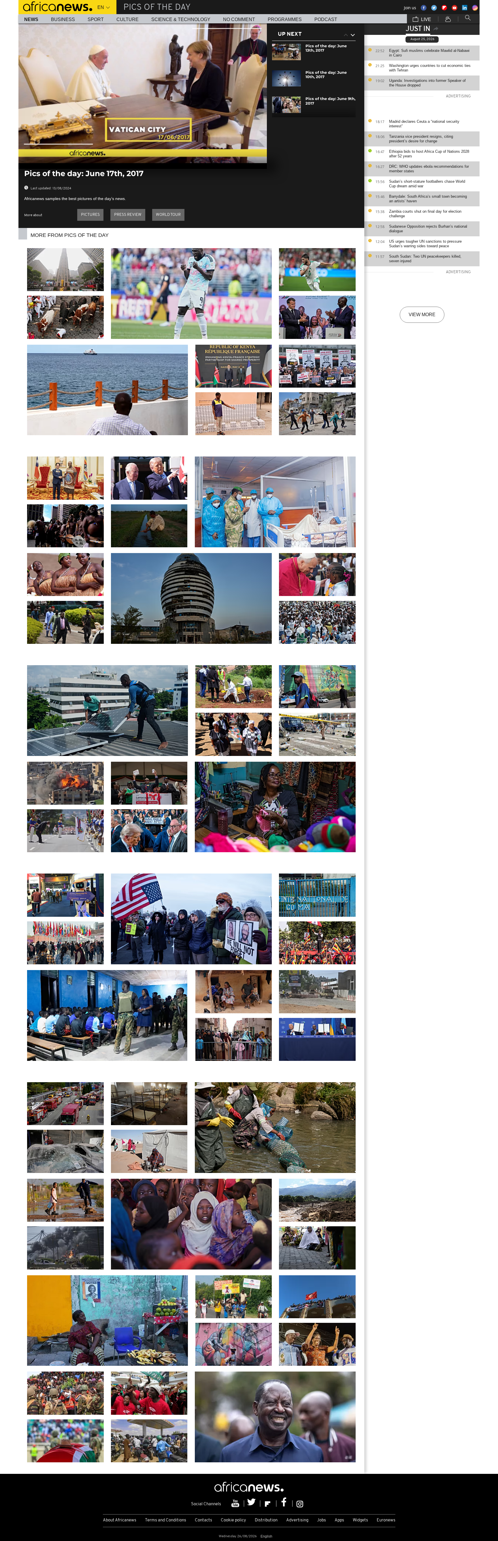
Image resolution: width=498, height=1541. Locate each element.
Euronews (386, 1520)
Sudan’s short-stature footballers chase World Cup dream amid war (427, 183)
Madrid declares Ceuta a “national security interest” (424, 123)
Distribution (266, 1520)
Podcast (325, 19)
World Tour (168, 215)
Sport (96, 19)
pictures (90, 215)
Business (63, 19)
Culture (127, 19)
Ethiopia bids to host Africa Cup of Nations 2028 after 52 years (429, 153)
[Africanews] (55, 6)
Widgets (360, 1520)
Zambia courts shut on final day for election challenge (425, 213)
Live (425, 19)
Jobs (321, 1520)
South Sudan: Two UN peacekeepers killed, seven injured (425, 258)
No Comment (239, 19)
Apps (339, 1520)
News (31, 19)
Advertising (297, 1520)
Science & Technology (180, 19)
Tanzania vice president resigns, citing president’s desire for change (421, 138)
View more (422, 314)
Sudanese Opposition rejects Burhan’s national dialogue (428, 228)
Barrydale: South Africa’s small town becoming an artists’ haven (428, 198)
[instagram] (300, 1503)
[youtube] (236, 1503)
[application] (142, 93)
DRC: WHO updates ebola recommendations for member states (429, 168)
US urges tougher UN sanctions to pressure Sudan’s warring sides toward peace (425, 243)
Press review (128, 215)
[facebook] (284, 1503)
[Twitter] (252, 1503)
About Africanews (119, 1520)
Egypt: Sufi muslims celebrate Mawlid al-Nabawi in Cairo (429, 52)
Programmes (285, 19)
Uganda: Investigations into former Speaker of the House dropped (427, 82)
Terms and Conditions (165, 1520)
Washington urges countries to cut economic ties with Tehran (430, 67)
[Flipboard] (268, 1503)
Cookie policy (233, 1520)
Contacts (203, 1520)
